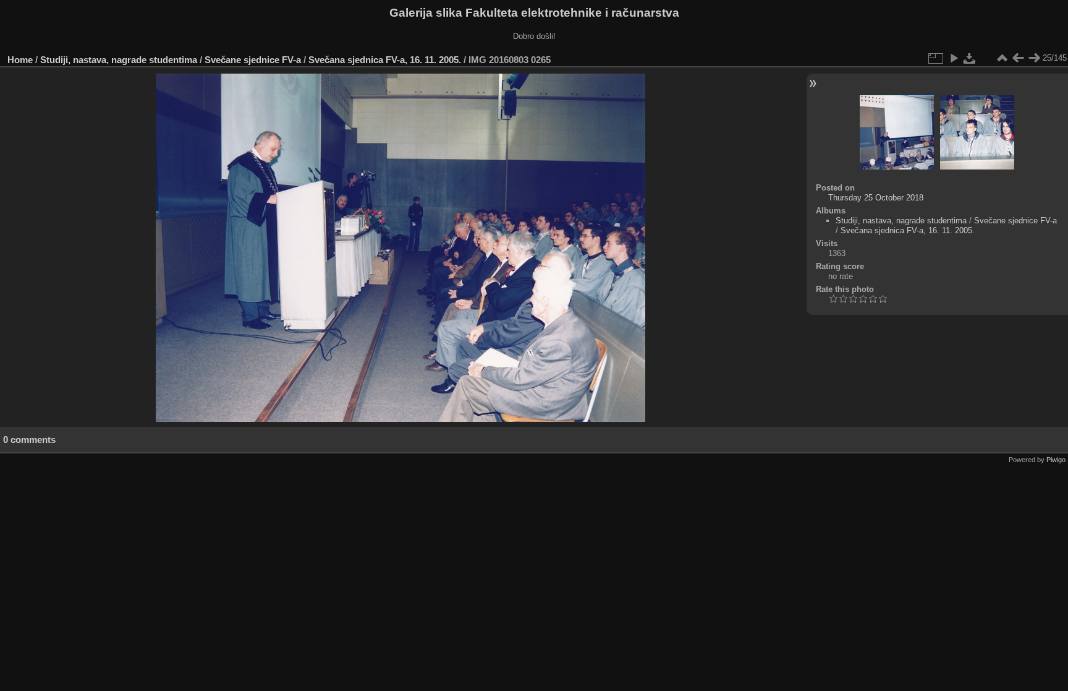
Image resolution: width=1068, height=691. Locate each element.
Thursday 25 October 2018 (875, 197)
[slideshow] (954, 58)
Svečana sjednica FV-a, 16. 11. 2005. (384, 59)
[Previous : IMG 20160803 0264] (1018, 58)
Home (20, 59)
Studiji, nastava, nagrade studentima (118, 59)
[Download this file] (970, 58)
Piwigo (1056, 459)
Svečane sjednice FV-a (253, 59)
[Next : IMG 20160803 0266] (1034, 58)
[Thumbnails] (1002, 58)
